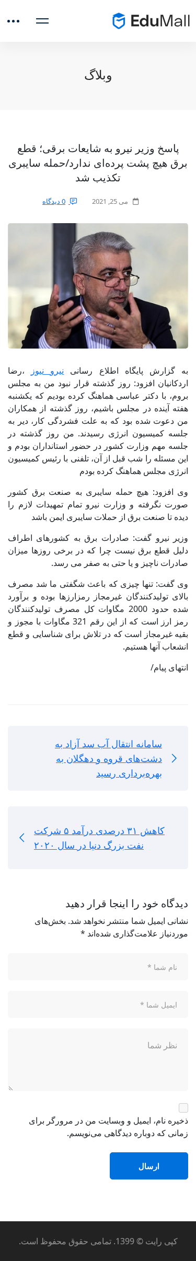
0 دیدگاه (53, 201)
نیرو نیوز (47, 370)
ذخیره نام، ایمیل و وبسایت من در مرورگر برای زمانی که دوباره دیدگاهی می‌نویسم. (108, 1127)
